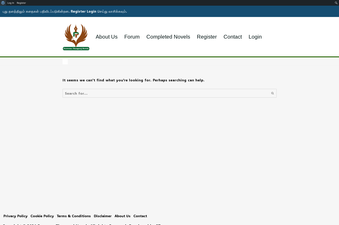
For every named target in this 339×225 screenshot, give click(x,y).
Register (207, 37)
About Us (107, 37)
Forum (132, 37)
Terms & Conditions (74, 216)
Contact (233, 37)
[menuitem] (3, 3)
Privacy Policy (15, 216)
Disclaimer (103, 216)
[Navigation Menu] (65, 61)
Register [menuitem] (21, 2)
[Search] (273, 93)
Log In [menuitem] (10, 2)
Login (255, 37)
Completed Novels (168, 37)
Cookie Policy (42, 216)
